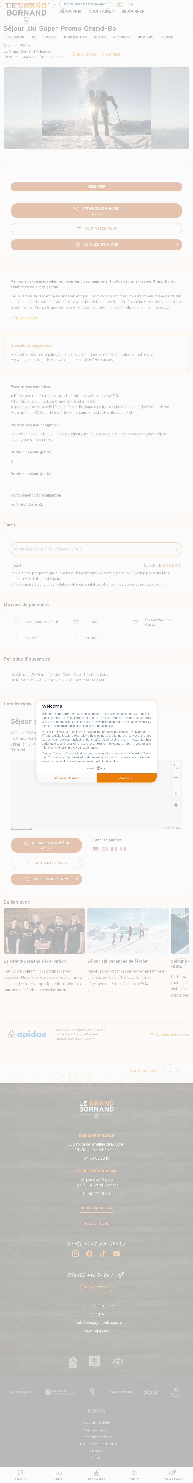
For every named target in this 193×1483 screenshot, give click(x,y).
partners (64, 714)
